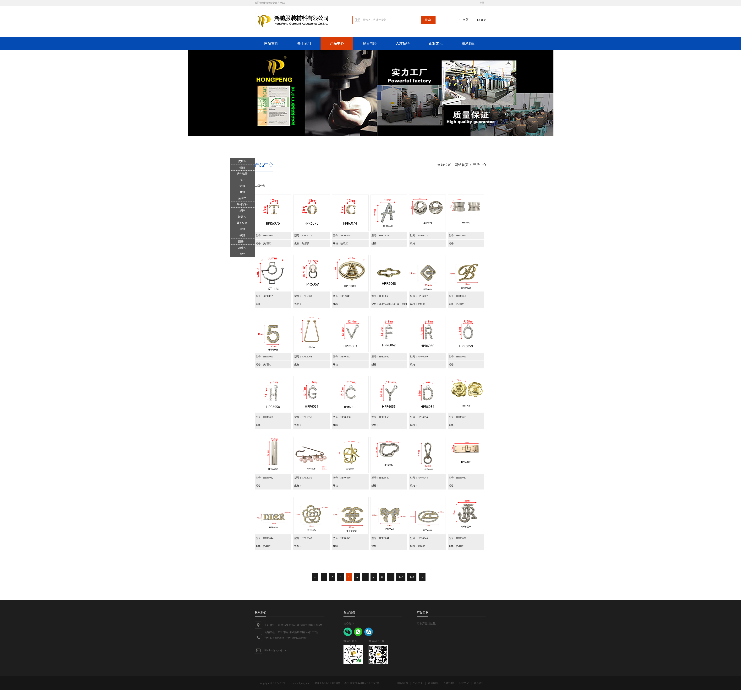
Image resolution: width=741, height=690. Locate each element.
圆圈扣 (242, 241)
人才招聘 (403, 43)
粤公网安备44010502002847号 (361, 683)
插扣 (242, 186)
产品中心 (337, 43)
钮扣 (242, 167)
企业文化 (435, 43)
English (481, 19)
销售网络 (370, 43)
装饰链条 (242, 223)
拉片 (242, 179)
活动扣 (242, 198)
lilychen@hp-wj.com (275, 650)
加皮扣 (242, 247)
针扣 (242, 229)
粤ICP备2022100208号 (327, 683)
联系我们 (468, 43)
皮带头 (242, 161)
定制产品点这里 (426, 623)
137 (401, 576)
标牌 (242, 210)
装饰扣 (242, 216)
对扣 (242, 192)
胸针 (242, 253)
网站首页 (271, 43)
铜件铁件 (242, 173)
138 (412, 576)
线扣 (242, 235)
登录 (481, 2)
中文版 (464, 19)
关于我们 (304, 43)
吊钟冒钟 (242, 204)
